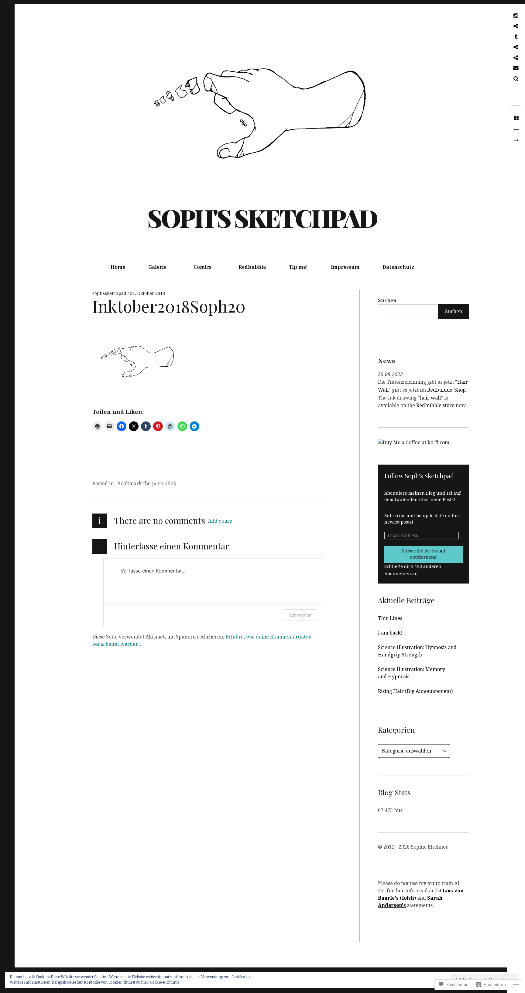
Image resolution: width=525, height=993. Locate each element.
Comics (202, 267)
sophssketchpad (110, 293)
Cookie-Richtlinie (164, 982)
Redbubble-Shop (446, 390)
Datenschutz (398, 267)
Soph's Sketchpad (262, 217)
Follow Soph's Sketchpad (419, 475)
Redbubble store (436, 405)
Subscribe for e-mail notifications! (423, 554)
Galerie (157, 267)
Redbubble (252, 267)
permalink (164, 483)
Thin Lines (390, 618)
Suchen (387, 300)
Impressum (345, 267)
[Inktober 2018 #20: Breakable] (516, 129)
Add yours (220, 521)
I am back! (390, 633)
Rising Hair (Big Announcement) (415, 691)
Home (118, 267)
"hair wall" (430, 398)
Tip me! (298, 267)
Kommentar (300, 615)
